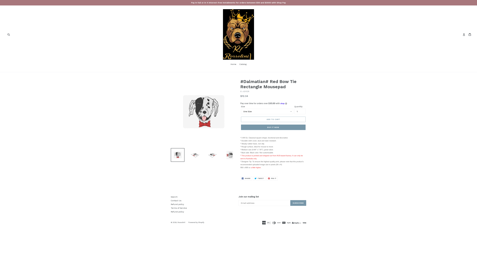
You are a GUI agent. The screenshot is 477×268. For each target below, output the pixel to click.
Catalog (243, 64)
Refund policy (177, 204)
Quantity (298, 106)
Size (243, 106)
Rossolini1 (181, 222)
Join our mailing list (248, 196)
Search (174, 197)
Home (233, 64)
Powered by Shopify (196, 222)
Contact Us (176, 200)
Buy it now (273, 127)
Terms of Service (179, 208)
